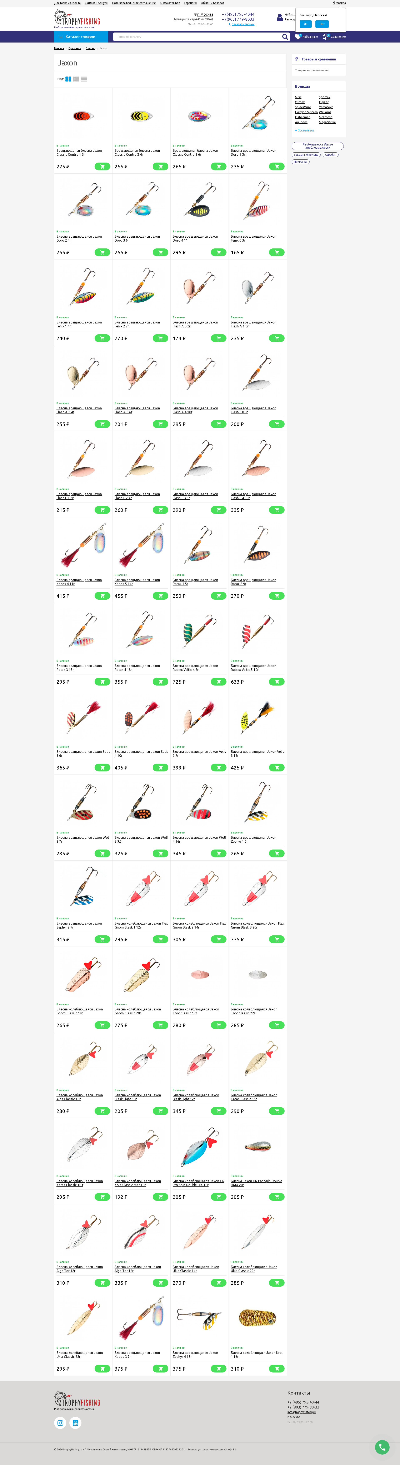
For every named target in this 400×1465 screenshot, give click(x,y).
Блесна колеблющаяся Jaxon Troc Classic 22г (254, 1011)
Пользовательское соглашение (134, 3)
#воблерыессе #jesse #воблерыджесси (318, 146)
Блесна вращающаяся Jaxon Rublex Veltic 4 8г (195, 668)
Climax (300, 102)
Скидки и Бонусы (96, 3)
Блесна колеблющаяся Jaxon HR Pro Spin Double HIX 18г (198, 1183)
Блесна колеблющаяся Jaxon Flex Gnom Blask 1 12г (141, 925)
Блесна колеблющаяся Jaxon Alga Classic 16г (79, 1097)
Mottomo (325, 117)
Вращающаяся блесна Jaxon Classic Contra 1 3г (79, 152)
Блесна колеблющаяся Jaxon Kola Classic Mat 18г (138, 1183)
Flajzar (324, 102)
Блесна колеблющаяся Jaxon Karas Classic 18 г (79, 1183)
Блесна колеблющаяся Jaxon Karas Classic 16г (254, 1097)
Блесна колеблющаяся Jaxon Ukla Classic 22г (254, 1269)
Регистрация (293, 19)
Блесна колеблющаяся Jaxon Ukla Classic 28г (79, 1354)
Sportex (324, 97)
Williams (325, 112)
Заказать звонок (243, 24)
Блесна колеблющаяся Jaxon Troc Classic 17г (196, 1011)
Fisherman (302, 117)
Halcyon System (306, 112)
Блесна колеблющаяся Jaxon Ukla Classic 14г (196, 1269)
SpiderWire (303, 107)
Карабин (330, 154)
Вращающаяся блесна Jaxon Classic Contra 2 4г (137, 152)
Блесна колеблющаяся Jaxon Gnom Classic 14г (79, 1011)
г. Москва (205, 14)
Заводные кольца (306, 154)
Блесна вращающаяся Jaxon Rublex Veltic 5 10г (253, 668)
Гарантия (190, 3)
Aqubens (301, 122)
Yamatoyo (326, 107)
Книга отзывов (170, 3)
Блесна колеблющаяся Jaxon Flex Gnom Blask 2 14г (199, 925)
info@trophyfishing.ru (302, 1412)
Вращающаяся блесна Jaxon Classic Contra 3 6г (195, 152)
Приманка (300, 161)
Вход (292, 14)
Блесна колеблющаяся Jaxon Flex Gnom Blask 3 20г (257, 925)
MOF (298, 97)
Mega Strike (327, 122)
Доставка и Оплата (67, 3)
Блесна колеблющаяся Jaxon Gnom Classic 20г (138, 1011)
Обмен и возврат (212, 3)
